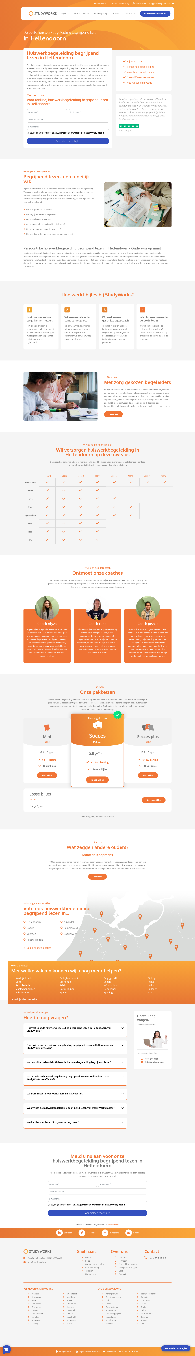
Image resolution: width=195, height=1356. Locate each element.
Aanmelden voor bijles (176, 1348)
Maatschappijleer (25, 989)
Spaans (64, 992)
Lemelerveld (71, 928)
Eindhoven (71, 1303)
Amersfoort (72, 1293)
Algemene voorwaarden (69, 132)
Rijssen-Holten (35, 940)
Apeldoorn (71, 1297)
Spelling (108, 992)
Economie (65, 981)
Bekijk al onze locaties (39, 947)
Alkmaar (35, 1293)
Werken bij (124, 3)
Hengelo (35, 1310)
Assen (34, 1300)
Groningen (36, 1307)
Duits (18, 981)
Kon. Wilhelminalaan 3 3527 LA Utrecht (45, 1258)
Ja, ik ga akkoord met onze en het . (67, 132)
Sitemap (126, 1351)
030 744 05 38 (140, 3)
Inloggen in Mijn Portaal (159, 3)
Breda (69, 1300)
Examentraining (92, 1267)
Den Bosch (36, 1303)
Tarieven (115, 13)
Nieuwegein (37, 1320)
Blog (121, 1271)
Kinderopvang (100, 13)
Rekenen (152, 989)
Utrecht (70, 1323)
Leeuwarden (37, 1313)
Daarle (30, 928)
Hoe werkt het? (100, 3)
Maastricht (71, 1317)
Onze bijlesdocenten (128, 1264)
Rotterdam (71, 1320)
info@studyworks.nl (37, 1262)
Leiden (70, 1313)
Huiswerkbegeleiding (95, 1224)
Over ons (128, 13)
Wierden (31, 934)
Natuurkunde (67, 989)
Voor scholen (80, 13)
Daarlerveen (70, 934)
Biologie (152, 978)
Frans (151, 981)
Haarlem (70, 1307)
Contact (113, 3)
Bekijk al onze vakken (26, 999)
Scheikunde (22, 992)
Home (79, 1224)
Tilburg (35, 1323)
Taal (150, 992)
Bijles (63, 13)
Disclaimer (111, 1351)
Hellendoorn (34, 922)
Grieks (63, 985)
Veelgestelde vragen (128, 1267)
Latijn (151, 985)
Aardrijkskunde (24, 978)
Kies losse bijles (154, 800)
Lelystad (35, 1317)
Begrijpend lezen (113, 978)
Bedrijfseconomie (69, 978)
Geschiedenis (23, 985)
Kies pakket (47, 775)
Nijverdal (69, 922)
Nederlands (110, 989)
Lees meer (113, 414)
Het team (123, 1261)
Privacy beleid (96, 132)
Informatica (110, 985)
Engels (107, 981)
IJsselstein (71, 1310)
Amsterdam (37, 1297)
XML (138, 1351)
